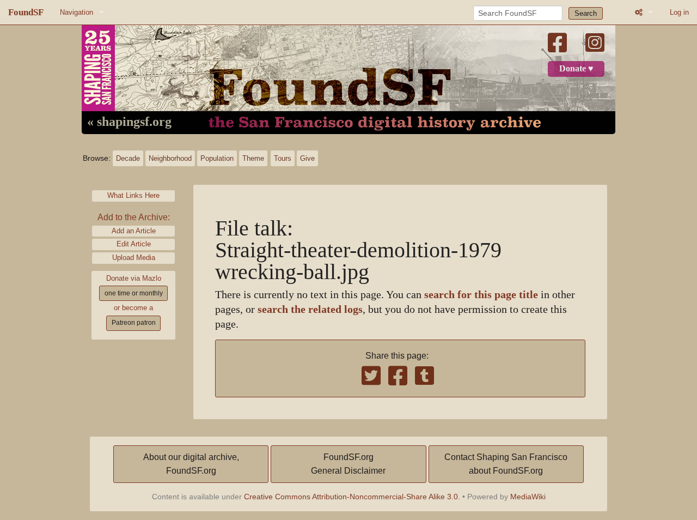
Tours (282, 158)
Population (217, 158)
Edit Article (134, 244)
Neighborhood (170, 158)
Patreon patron (134, 322)
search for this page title (481, 294)
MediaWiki (528, 496)
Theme (253, 158)
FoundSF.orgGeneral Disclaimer (348, 464)
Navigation (76, 12)
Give (307, 158)
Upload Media (133, 257)
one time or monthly (134, 293)
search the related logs (310, 309)
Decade (128, 158)
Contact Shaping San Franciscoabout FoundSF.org (505, 464)
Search (585, 13)
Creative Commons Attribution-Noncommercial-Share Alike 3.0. (352, 496)
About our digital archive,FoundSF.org (191, 464)
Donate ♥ (576, 69)
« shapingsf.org (129, 122)
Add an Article (134, 231)
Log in (679, 12)
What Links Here (133, 195)
